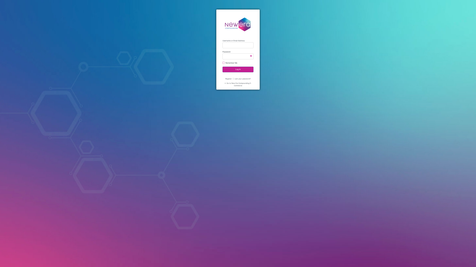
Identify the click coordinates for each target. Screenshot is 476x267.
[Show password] (251, 55)
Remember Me (231, 63)
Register (228, 79)
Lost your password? (243, 79)
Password (226, 52)
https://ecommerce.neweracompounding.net (238, 24)
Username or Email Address (234, 41)
